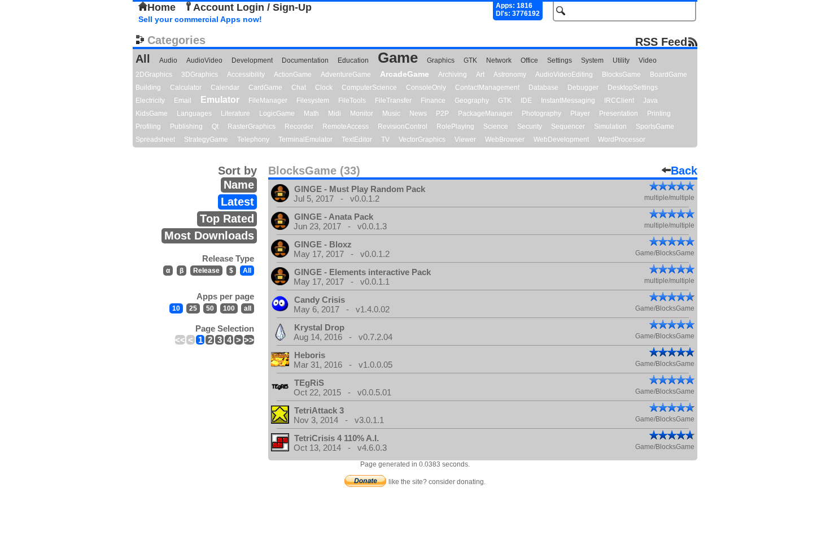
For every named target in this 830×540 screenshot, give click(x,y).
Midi (334, 113)
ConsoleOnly (426, 88)
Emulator (219, 99)
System (592, 60)
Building (148, 88)
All (143, 59)
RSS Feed (661, 41)
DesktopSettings (633, 88)
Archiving (452, 75)
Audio (168, 60)
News (418, 113)
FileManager (267, 100)
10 (176, 308)
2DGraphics (154, 75)
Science (495, 126)
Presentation (618, 113)
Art (480, 75)
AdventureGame (346, 75)
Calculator (186, 88)
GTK (470, 60)
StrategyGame (206, 139)
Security (529, 126)
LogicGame (277, 113)
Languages (194, 113)
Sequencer (568, 126)
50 (210, 308)
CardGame (265, 88)
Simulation (610, 126)
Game (398, 57)
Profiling (148, 126)
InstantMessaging (568, 100)
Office (529, 60)
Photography (541, 113)
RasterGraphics (252, 126)
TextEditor (357, 139)
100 (229, 308)
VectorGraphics (422, 139)
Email (182, 100)
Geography (472, 100)
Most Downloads (209, 235)
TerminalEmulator (305, 139)
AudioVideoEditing (564, 75)
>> (249, 340)
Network (499, 60)
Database (543, 88)
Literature (235, 113)
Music (391, 113)
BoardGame (668, 75)
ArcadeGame (404, 74)
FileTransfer (393, 100)
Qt (215, 126)
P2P (442, 113)
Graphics (441, 60)
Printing (659, 113)
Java (650, 100)
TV (385, 139)
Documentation (305, 60)
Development (252, 60)
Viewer (465, 139)
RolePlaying (455, 126)
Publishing (186, 126)
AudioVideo (204, 60)
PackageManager (485, 113)
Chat (298, 88)
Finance (433, 100)
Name (239, 184)
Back (684, 170)
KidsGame (152, 113)
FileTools (352, 100)
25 (193, 308)
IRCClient (619, 100)
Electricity (150, 100)
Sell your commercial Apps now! (200, 19)
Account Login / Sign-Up (252, 7)
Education (353, 60)
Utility (621, 60)
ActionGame (293, 75)
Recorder (299, 126)
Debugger (583, 88)
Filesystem (312, 100)
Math (311, 113)
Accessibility (246, 75)
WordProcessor (621, 139)
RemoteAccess (345, 126)
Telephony (253, 139)
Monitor (361, 113)
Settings (559, 60)
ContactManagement (487, 88)
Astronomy (509, 75)
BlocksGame (621, 75)
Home (161, 7)
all (247, 308)
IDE (526, 100)
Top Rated (227, 218)
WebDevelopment (561, 139)
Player (580, 113)
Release (206, 271)
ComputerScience (369, 88)
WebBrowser (505, 139)
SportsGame (655, 126)
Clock (324, 88)
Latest (237, 201)
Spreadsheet (155, 139)
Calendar (225, 88)
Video (648, 60)
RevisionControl (402, 126)
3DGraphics (199, 75)
